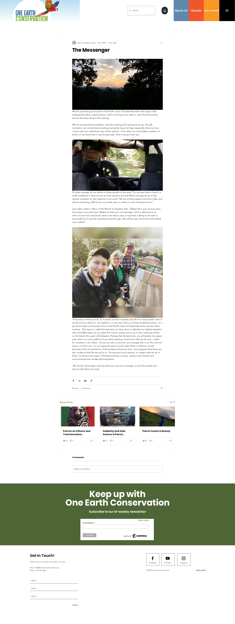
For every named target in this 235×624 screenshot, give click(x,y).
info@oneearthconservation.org (47, 568)
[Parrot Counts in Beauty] (157, 416)
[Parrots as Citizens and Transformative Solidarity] (77, 416)
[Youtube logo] (167, 558)
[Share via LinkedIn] (85, 380)
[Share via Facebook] (73, 380)
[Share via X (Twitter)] (79, 380)
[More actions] (161, 42)
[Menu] (227, 10)
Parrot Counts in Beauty (156, 431)
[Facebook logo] (152, 558)
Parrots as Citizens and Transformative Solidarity (76, 432)
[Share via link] (91, 380)
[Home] (165, 10)
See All (172, 402)
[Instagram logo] (183, 558)
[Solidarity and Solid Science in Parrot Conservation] (117, 416)
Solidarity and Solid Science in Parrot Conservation (114, 432)
